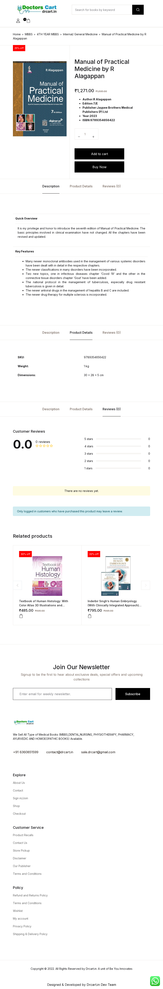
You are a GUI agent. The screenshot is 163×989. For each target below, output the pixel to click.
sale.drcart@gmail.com (98, 752)
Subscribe (132, 694)
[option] (40, 98)
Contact (18, 790)
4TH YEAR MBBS (48, 34)
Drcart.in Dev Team (101, 985)
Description (50, 186)
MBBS (29, 34)
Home (17, 34)
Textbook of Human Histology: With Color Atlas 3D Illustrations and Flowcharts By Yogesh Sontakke (43, 605)
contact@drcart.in (59, 752)
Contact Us (20, 842)
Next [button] (145, 585)
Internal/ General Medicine (80, 34)
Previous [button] (17, 585)
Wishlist (18, 910)
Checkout (19, 813)
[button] (18, 20)
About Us (19, 782)
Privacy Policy (22, 926)
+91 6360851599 (25, 752)
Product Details (81, 186)
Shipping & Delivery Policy (30, 934)
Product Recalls (23, 835)
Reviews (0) (112, 186)
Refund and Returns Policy (30, 895)
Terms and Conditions (27, 873)
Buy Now (99, 167)
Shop (16, 806)
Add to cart (99, 154)
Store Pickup (21, 850)
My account (20, 918)
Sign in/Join (20, 798)
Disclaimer (19, 858)
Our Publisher (22, 866)
